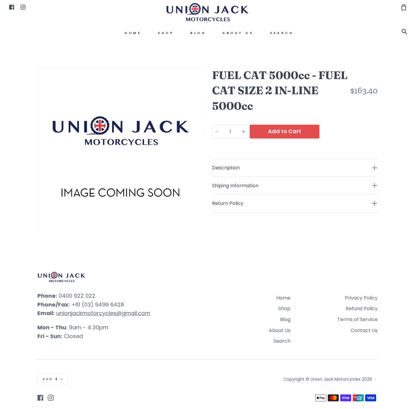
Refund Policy (362, 308)
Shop (166, 33)
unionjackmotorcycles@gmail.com (103, 313)
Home (133, 33)
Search (281, 33)
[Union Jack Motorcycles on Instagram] (51, 398)
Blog (198, 33)
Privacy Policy (361, 297)
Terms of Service (357, 319)
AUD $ (51, 379)
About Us (237, 33)
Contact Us (364, 330)
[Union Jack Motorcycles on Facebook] (40, 398)
